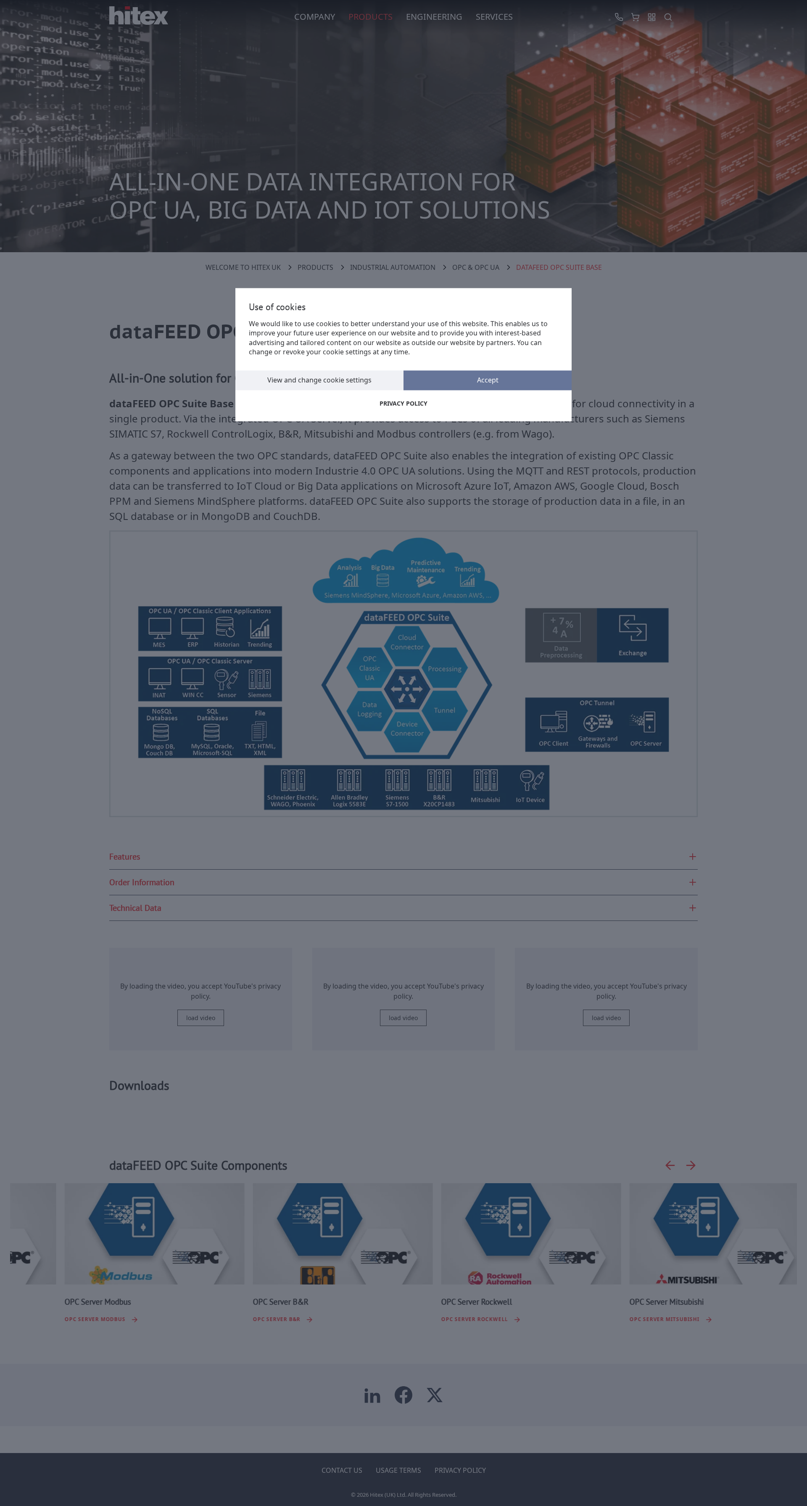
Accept (487, 380)
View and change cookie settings (319, 380)
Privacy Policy (403, 403)
